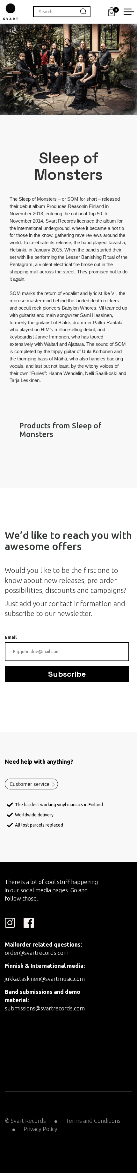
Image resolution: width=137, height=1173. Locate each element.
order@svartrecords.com (36, 952)
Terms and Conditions (93, 1120)
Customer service (29, 784)
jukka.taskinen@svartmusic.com (45, 978)
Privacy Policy (40, 1129)
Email (11, 637)
